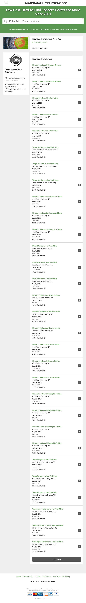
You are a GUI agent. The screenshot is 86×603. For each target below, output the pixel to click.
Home (18, 576)
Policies (38, 576)
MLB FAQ (66, 576)
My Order (56, 576)
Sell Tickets (47, 576)
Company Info (28, 576)
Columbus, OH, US (40, 42)
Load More (56, 559)
